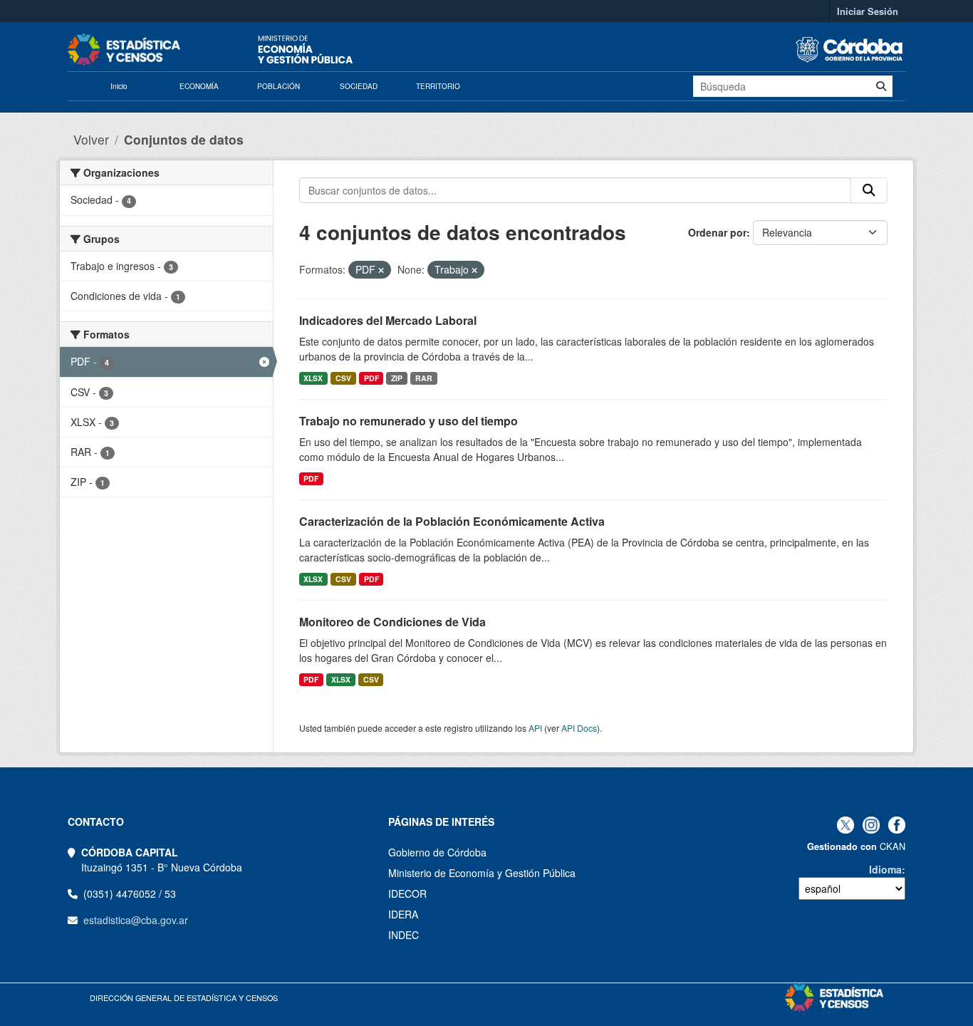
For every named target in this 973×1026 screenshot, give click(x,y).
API (535, 728)
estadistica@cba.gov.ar (135, 920)
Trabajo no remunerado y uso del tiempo (408, 421)
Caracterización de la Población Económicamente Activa (452, 521)
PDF (371, 378)
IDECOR (407, 893)
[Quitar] (381, 270)
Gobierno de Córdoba (437, 852)
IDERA (403, 914)
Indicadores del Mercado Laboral (388, 320)
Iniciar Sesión (867, 11)
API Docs (579, 728)
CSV (343, 378)
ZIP (396, 378)
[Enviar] (881, 86)
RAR (423, 378)
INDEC (403, 935)
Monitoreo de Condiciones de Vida (392, 621)
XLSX (313, 378)
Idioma (885, 869)
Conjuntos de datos (184, 139)
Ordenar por (717, 232)
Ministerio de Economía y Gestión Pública (482, 873)
